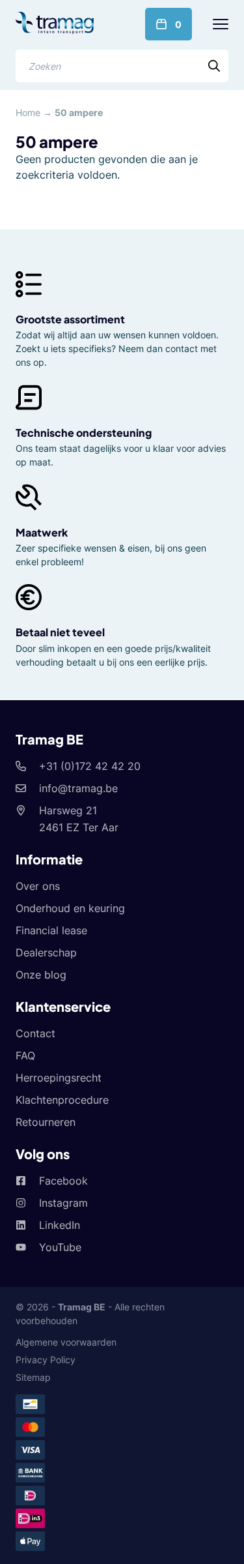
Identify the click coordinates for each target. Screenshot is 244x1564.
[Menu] (220, 24)
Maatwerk (42, 532)
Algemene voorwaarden (66, 1342)
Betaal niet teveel (60, 632)
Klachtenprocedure (62, 1099)
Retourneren (45, 1122)
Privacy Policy (45, 1359)
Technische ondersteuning (84, 432)
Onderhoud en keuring (70, 908)
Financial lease (51, 930)
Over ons (38, 886)
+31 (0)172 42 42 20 (90, 766)
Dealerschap (46, 952)
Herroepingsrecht (59, 1077)
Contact (35, 1033)
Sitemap (33, 1377)
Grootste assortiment (70, 319)
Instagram (63, 1202)
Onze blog (41, 974)
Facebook (63, 1180)
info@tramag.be (78, 788)
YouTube (60, 1247)
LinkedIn (59, 1225)
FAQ (25, 1055)
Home (28, 112)
